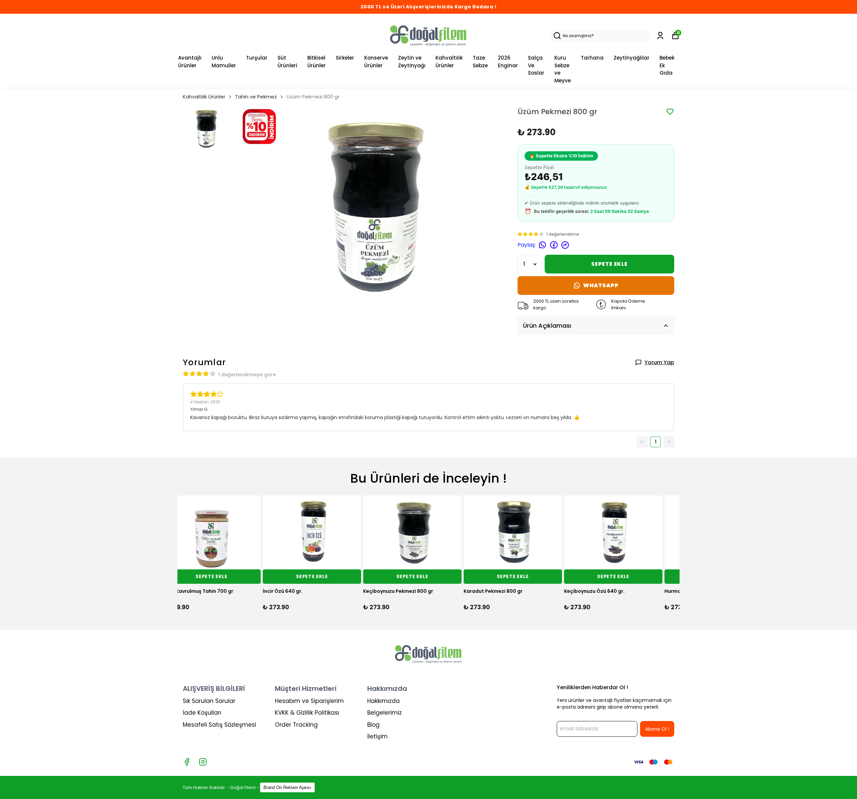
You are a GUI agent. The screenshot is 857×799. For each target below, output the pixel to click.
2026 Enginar (508, 61)
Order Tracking (296, 725)
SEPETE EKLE (609, 264)
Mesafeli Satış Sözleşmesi (219, 725)
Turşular (256, 57)
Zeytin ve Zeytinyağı (411, 61)
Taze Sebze (480, 61)
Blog (373, 725)
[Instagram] (203, 762)
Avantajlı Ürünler (190, 61)
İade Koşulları (202, 713)
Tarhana (592, 57)
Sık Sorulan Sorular (209, 701)
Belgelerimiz (384, 713)
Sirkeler (345, 57)
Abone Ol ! (657, 729)
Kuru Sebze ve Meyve (562, 69)
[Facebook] (187, 762)
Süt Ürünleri (287, 61)
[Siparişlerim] (660, 35)
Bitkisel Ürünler (316, 61)
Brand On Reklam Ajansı (287, 787)
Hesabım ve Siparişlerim (309, 701)
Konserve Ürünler (376, 61)
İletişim (377, 736)
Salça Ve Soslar (536, 65)
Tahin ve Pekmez (256, 96)
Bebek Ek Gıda (667, 65)
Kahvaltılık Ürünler (449, 61)
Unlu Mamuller (224, 61)
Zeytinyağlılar (631, 57)
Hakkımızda (383, 701)
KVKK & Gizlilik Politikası (307, 713)
